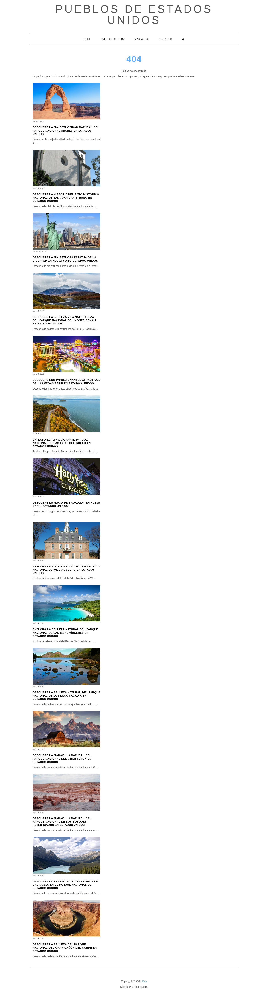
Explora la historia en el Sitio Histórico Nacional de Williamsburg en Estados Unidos (66, 569)
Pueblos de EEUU (113, 39)
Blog (87, 39)
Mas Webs (141, 39)
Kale (144, 981)
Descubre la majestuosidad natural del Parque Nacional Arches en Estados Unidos (66, 130)
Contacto (165, 39)
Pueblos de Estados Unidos (134, 14)
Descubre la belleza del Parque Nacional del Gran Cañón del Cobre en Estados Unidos (65, 947)
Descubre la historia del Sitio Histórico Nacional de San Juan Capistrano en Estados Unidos (66, 197)
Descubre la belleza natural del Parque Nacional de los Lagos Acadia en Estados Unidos (66, 695)
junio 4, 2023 (38, 188)
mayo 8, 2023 (38, 121)
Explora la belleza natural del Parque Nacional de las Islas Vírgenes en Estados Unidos (65, 632)
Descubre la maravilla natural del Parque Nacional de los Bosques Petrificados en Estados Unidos (62, 821)
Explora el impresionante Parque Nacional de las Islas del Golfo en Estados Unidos (62, 443)
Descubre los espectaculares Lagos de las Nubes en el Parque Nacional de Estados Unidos (65, 884)
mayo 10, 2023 (39, 251)
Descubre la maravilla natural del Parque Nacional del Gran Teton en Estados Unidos (62, 758)
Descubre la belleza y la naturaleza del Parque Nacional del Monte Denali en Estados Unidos (64, 320)
